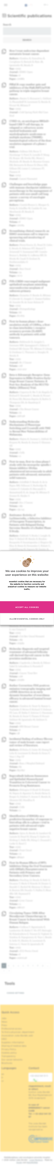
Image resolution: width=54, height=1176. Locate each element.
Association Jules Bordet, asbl (17, 1035)
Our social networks (12, 1059)
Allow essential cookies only (27, 619)
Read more (27, 595)
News (4, 1022)
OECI (4, 1039)
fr (2, 1077)
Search (7, 24)
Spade (19, 1162)
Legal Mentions (36, 1160)
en (45, 5)
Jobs (4, 1018)
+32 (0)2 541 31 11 (39, 1076)
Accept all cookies (27, 607)
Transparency (9, 1056)
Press (4, 1025)
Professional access (12, 1028)
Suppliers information (13, 1042)
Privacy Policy (9, 1049)
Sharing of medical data (14, 1046)
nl (2, 1081)
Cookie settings (15, 993)
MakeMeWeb (32, 1162)
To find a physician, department (18, 1032)
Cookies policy (9, 1053)
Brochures (7, 1063)
